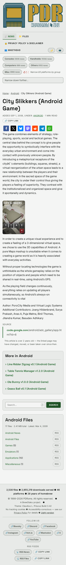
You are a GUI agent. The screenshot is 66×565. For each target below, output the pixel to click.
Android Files (12, 439)
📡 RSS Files (23, 558)
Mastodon (44, 533)
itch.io (28, 533)
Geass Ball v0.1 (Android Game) (26, 388)
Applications (11, 457)
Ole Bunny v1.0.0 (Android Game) (28, 382)
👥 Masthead (12, 50)
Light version (47, 513)
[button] (6, 128)
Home (6, 93)
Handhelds (41, 59)
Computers (15, 65)
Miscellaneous (12, 464)
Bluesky (16, 526)
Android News (12, 433)
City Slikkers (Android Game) (32, 105)
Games (8, 445)
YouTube (33, 539)
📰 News (9, 36)
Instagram (11, 533)
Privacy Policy (20, 513)
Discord (32, 526)
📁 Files (24, 36)
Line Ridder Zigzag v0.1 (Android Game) (31, 364)
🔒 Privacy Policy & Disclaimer (23, 43)
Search (53, 404)
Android (15, 93)
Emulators (10, 451)
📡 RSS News (22, 552)
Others (39, 65)
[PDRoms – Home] (33, 15)
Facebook (49, 526)
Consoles (14, 59)
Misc (12, 72)
